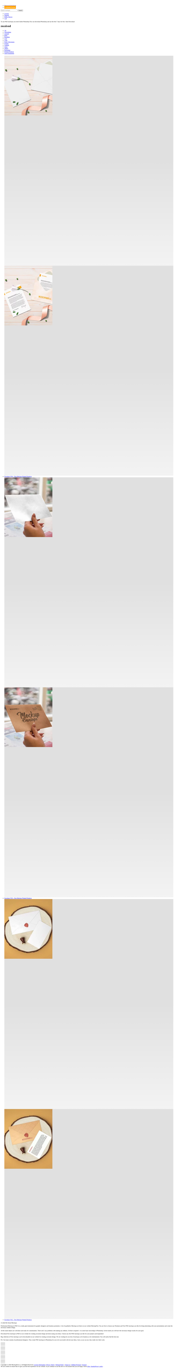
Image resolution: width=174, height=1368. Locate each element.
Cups (5, 40)
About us (67, 1365)
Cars (5, 38)
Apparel (6, 34)
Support (6, 15)
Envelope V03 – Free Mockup (13, 898)
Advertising (7, 32)
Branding (7, 37)
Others (6, 48)
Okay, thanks (91, 1366)
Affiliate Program (76, 1365)
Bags (5, 35)
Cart (5, 18)
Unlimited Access (10, 7)
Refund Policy (60, 1365)
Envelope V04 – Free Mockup (13, 476)
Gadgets (6, 45)
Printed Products (9, 52)
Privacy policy (99, 1366)
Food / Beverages (9, 42)
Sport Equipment (9, 53)
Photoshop (44, 21)
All (5, 30)
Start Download (70, 21)
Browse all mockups (10, 5)
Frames (6, 43)
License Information (39, 1365)
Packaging (7, 50)
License (6, 13)
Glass (6, 47)
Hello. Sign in (8, 17)
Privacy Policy (50, 1365)
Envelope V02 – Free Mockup (13, 1320)
